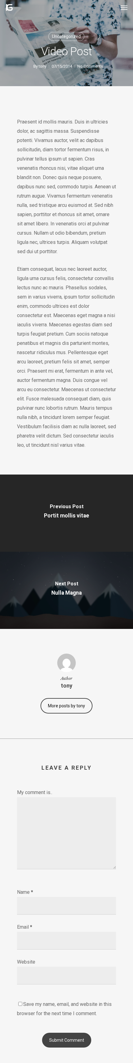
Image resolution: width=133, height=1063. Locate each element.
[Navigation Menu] (124, 7)
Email (24, 927)
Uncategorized (66, 36)
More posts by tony (66, 705)
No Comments (90, 66)
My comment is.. (34, 792)
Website (26, 962)
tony (42, 66)
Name (25, 892)
